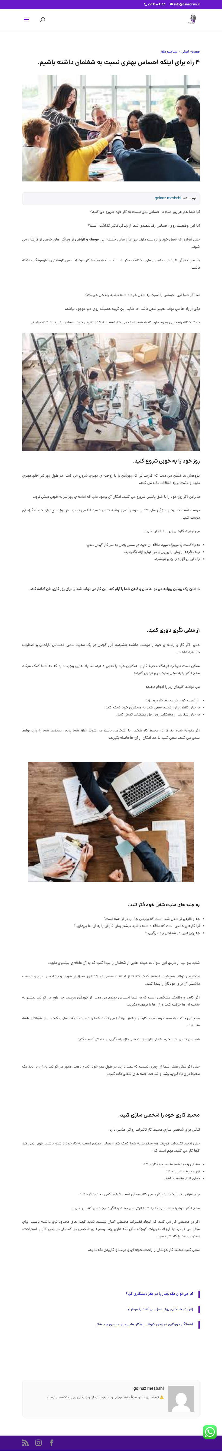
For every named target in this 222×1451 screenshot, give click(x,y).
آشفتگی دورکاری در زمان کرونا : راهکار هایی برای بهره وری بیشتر (144, 1325)
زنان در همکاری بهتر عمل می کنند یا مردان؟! (159, 1309)
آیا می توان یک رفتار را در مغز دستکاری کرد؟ (159, 1294)
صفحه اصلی (190, 52)
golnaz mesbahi (168, 198)
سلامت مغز (169, 52)
